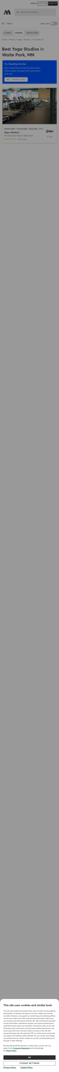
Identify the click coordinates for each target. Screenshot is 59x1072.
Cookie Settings (29, 1063)
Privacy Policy (11, 1051)
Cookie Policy (26, 1068)
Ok (29, 1058)
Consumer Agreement (21, 1048)
